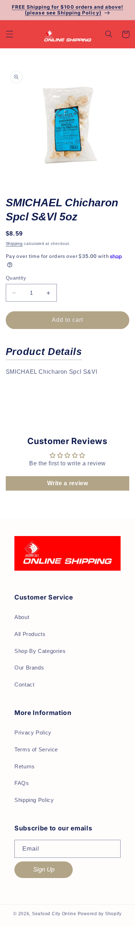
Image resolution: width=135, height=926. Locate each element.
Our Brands (29, 668)
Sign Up (43, 869)
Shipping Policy (34, 800)
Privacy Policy (32, 733)
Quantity (16, 278)
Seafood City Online (54, 914)
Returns (24, 766)
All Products (30, 634)
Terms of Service (36, 749)
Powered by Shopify (100, 914)
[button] (9, 34)
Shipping (14, 243)
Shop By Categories (40, 651)
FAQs (21, 783)
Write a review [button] (67, 483)
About (21, 617)
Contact (24, 685)
